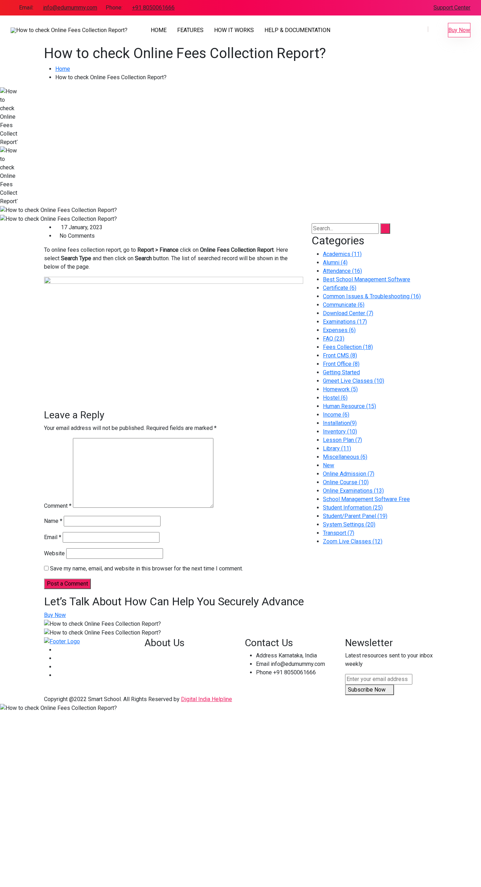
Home (62, 68)
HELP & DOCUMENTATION (297, 30)
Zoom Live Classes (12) (352, 541)
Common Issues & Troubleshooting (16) (372, 296)
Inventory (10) (340, 431)
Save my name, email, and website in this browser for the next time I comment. (146, 568)
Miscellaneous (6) (345, 457)
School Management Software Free (366, 499)
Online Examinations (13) (353, 490)
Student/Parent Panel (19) (355, 516)
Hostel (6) (335, 397)
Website (54, 553)
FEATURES (190, 30)
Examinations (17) (345, 321)
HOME (159, 30)
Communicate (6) (343, 304)
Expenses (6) (339, 330)
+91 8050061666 (153, 7)
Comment (57, 505)
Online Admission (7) (348, 473)
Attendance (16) (342, 271)
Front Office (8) (341, 364)
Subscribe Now (367, 689)
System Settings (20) (349, 524)
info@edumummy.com (70, 7)
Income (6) (336, 414)
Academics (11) (342, 254)
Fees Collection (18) (348, 347)
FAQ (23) (333, 338)
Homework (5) (340, 389)
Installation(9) (340, 423)
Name (53, 521)
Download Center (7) (348, 313)
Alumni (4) (335, 262)
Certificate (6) (339, 288)
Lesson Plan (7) (342, 440)
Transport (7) (338, 533)
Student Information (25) (353, 507)
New (328, 465)
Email (52, 537)
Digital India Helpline (206, 699)
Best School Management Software (366, 279)
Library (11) (337, 448)
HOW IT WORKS (234, 30)
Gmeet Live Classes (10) (353, 380)
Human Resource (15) (349, 406)
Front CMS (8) (340, 355)
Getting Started (341, 372)
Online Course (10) (346, 482)
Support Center (451, 7)
